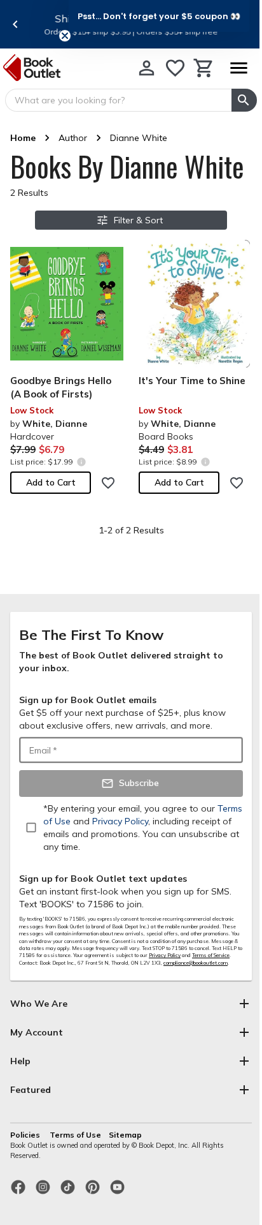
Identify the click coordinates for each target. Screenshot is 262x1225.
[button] (159, 16)
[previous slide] (15, 24)
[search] (244, 100)
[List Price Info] (81, 461)
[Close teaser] (65, 35)
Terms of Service (211, 955)
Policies (26, 1135)
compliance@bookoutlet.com (195, 963)
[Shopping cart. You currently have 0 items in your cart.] (204, 68)
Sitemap (125, 1135)
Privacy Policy (165, 955)
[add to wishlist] (108, 483)
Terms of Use (75, 1135)
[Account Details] (146, 68)
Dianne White (138, 138)
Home (23, 138)
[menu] (238, 68)
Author (73, 138)
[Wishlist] (175, 68)
